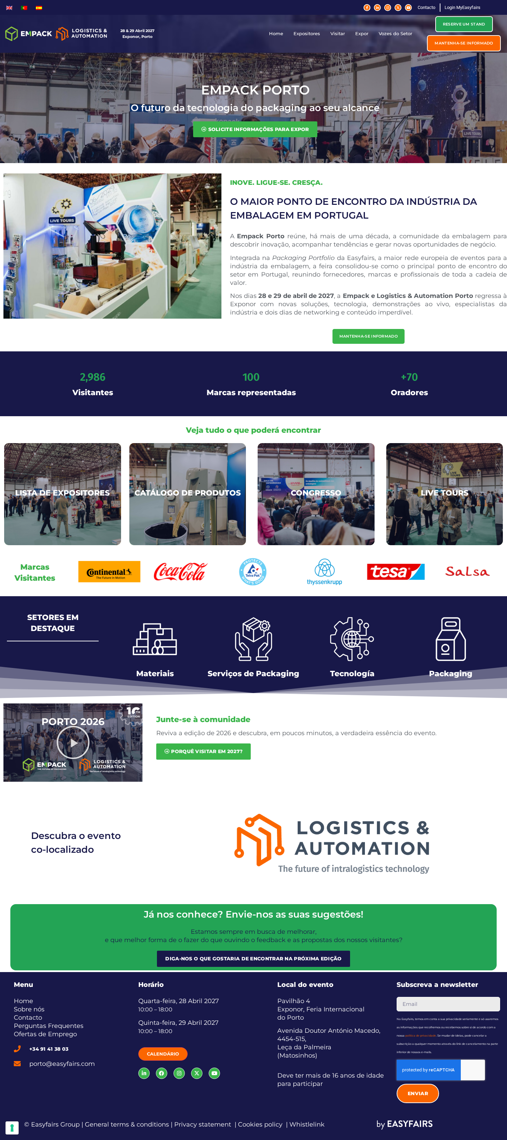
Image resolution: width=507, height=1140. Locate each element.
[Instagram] (387, 7)
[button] (464, 24)
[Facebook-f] (367, 7)
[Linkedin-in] (377, 7)
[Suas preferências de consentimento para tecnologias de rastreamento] (12, 1127)
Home (276, 33)
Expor (361, 33)
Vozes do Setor (395, 33)
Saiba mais (332, 860)
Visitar (337, 33)
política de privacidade (420, 1035)
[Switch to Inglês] (9, 7)
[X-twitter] (398, 7)
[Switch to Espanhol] (39, 7)
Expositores (307, 33)
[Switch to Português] (24, 7)
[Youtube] (408, 7)
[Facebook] (161, 1073)
